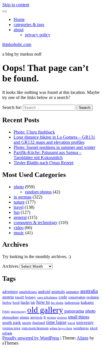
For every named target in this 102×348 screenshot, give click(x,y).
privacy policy (37, 34)
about (19, 29)
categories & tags (29, 24)
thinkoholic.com (16, 44)
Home (19, 19)
